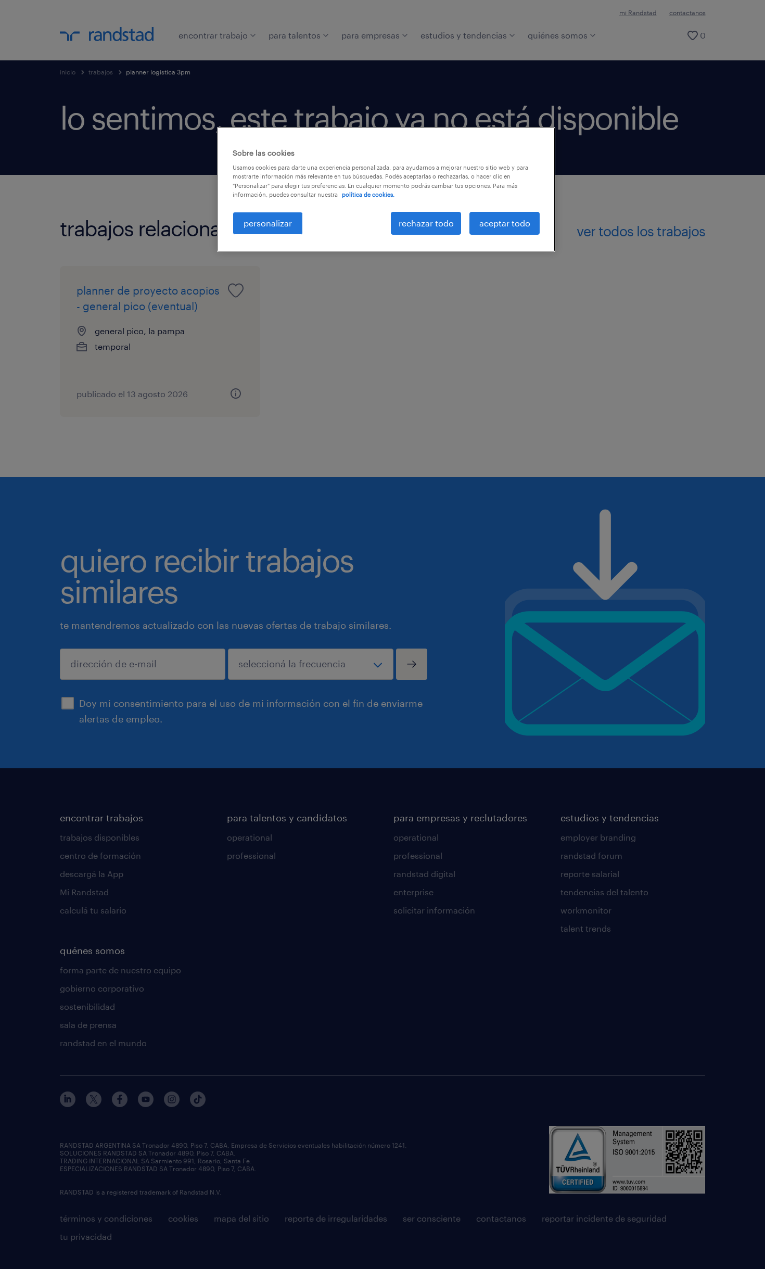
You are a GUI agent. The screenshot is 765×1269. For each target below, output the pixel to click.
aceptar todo (504, 223)
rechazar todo (426, 223)
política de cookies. (368, 194)
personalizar (268, 223)
